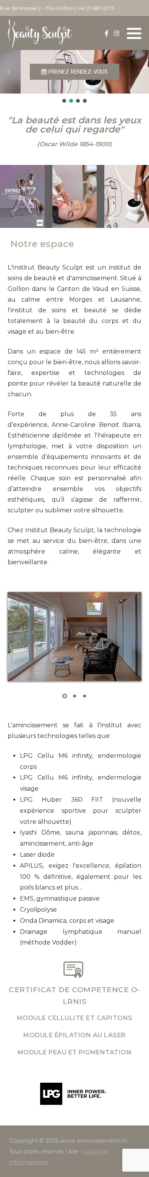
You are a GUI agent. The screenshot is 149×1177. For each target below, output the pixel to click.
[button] (134, 33)
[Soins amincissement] (40, 33)
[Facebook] (106, 33)
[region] (74, 77)
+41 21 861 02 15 (96, 8)
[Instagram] (116, 33)
